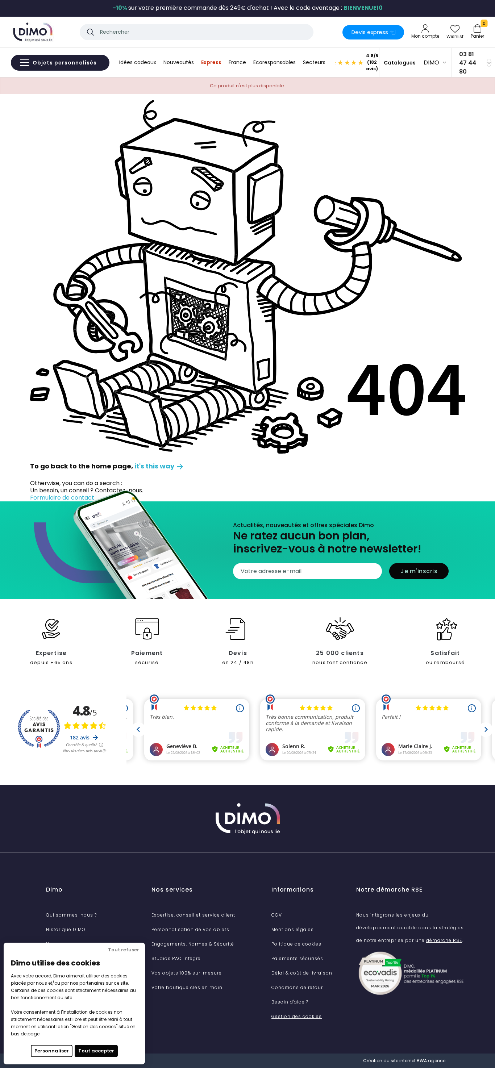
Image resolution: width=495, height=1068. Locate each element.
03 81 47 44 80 (467, 63)
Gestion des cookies (296, 1016)
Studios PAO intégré (176, 958)
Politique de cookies (296, 944)
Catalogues (400, 62)
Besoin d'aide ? (289, 1002)
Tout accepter (96, 1050)
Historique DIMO (66, 929)
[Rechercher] (90, 32)
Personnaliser (51, 1050)
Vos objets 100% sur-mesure (186, 973)
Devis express (370, 32)
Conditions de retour (297, 987)
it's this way (159, 466)
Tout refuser (123, 949)
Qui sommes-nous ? (71, 915)
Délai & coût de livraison (301, 973)
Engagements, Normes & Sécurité (192, 944)
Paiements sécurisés (297, 958)
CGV (276, 915)
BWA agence (431, 1060)
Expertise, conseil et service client (193, 915)
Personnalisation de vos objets (190, 929)
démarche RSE (444, 940)
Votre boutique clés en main (186, 987)
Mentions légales (292, 929)
